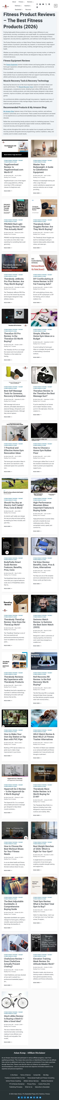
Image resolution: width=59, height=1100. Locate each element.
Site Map (46, 1075)
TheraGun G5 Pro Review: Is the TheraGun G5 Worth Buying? (13, 337)
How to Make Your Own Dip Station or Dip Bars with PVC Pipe (15, 737)
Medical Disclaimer (47, 1081)
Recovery (28, 10)
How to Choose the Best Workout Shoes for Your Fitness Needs (13, 850)
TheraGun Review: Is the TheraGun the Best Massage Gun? (44, 393)
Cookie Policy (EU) (44, 1084)
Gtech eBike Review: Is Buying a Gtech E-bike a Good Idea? (14, 1019)
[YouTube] (43, 4)
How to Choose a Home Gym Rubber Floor (42, 450)
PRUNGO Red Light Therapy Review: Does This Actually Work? (14, 227)
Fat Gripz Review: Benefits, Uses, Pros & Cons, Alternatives (43, 565)
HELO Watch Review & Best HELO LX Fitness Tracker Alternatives (43, 737)
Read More (8, 191)
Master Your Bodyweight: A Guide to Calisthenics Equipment (43, 168)
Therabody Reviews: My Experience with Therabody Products (14, 679)
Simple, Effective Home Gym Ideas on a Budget (43, 336)
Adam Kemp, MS (9, 175)
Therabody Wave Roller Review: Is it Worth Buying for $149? (42, 792)
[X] (46, 4)
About (14, 2)
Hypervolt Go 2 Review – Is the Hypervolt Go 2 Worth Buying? (15, 791)
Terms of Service (25, 1075)
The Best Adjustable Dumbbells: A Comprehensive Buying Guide (13, 905)
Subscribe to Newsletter (42, 1087)
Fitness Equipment (12, 64)
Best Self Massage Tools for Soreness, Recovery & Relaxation (15, 393)
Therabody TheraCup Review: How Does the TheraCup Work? (14, 622)
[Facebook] (19, 1097)
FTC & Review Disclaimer (16, 1084)
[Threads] (34, 1097)
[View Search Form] (55, 5)
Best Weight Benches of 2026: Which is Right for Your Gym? (43, 849)
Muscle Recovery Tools (26, 87)
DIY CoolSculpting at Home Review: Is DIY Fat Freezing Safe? (43, 281)
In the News (14, 1075)
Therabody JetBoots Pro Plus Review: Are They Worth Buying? (14, 281)
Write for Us (28, 1087)
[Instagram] (37, 4)
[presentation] (15, 148)
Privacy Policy (31, 1084)
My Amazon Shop (8, 111)
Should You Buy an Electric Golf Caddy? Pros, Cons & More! (14, 505)
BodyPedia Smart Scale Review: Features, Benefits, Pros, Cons (13, 566)
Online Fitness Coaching (13, 1081)
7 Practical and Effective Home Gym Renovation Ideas (14, 450)
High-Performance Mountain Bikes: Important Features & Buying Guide (43, 506)
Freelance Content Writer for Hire (15, 1078)
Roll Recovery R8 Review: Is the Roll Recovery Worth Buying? (42, 680)
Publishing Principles (15, 1087)
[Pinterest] (49, 4)
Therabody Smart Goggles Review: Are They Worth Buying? (43, 227)
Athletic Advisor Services (31, 1081)
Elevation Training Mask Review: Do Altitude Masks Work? (43, 961)
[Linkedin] (37, 7)
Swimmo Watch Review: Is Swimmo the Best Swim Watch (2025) (43, 623)
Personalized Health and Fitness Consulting (41, 1078)
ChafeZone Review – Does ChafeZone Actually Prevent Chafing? (14, 962)
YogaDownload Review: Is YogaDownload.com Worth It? (13, 168)
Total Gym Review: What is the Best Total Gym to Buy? (43, 904)
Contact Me (36, 1075)
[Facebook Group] (40, 4)
